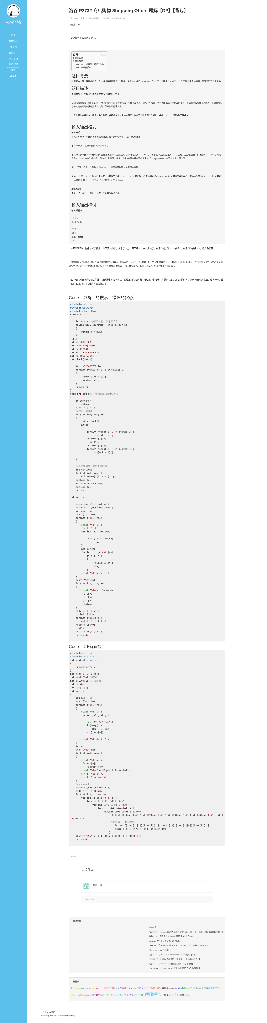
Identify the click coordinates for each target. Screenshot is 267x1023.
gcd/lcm (78, 988)
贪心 (177, 995)
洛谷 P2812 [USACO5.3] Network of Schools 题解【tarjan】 (173, 955)
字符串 (147, 988)
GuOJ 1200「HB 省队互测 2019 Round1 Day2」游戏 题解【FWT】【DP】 (179, 945)
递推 (182, 995)
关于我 (13, 47)
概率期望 (96, 995)
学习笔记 (13, 59)
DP (87, 18)
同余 (134, 988)
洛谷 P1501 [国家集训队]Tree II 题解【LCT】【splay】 (172, 936)
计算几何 (165, 995)
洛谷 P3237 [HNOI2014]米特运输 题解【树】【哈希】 (171, 964)
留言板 (13, 76)
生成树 (115, 995)
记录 (171, 995)
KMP (83, 988)
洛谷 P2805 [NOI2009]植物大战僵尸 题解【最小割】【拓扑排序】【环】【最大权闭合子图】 (187, 932)
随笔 (13, 70)
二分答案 (105, 988)
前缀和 (123, 988)
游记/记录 (13, 64)
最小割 (198, 988)
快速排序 (171, 988)
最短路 (205, 988)
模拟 (102, 995)
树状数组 (81, 995)
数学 (192, 988)
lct (90, 988)
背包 (90, 18)
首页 (13, 35)
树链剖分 (88, 995)
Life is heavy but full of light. (161, 950)
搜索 (184, 988)
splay (93, 988)
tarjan (98, 988)
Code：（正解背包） (83, 67)
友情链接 (13, 41)
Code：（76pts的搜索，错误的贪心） (90, 64)
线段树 (122, 995)
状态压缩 (109, 995)
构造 (210, 988)
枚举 (215, 988)
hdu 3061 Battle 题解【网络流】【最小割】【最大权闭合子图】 (175, 959)
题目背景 (79, 58)
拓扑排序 (178, 988)
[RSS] (13, 27)
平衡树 (165, 988)
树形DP (74, 995)
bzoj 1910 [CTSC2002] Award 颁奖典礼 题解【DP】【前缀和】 (175, 968)
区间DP (129, 988)
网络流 (137, 995)
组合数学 (130, 995)
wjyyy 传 (152, 927)
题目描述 (79, 61)
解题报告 (13, 53)
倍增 (117, 988)
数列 (187, 988)
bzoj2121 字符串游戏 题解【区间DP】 (165, 941)
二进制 (112, 988)
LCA (86, 988)
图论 (139, 988)
